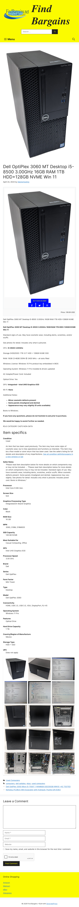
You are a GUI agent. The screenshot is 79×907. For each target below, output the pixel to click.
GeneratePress (51, 904)
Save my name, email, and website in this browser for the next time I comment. (38, 849)
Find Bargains (50, 14)
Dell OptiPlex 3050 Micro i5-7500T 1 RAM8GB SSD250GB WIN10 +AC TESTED (38, 787)
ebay (29, 784)
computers (10, 784)
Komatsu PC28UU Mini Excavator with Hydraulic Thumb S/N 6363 (33, 790)
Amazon (6, 883)
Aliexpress (7, 893)
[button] (73, 39)
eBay (5, 890)
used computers (38, 784)
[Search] (55, 31)
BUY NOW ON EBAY (39, 301)
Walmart (6, 886)
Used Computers (13, 780)
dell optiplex (21, 784)
